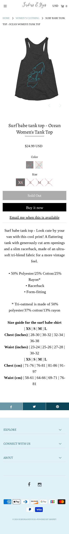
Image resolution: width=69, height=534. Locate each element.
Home (6, 18)
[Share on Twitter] (34, 406)
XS (20, 182)
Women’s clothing (27, 18)
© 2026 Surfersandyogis (24, 519)
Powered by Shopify (47, 519)
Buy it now (34, 207)
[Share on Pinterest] (57, 406)
